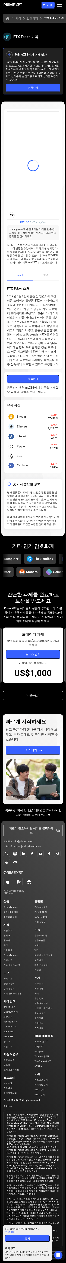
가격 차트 (8, 978)
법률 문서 (38, 1023)
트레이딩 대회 (10, 1093)
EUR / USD (9, 1031)
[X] (7, 854)
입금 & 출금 (39, 940)
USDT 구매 (39, 1089)
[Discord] (15, 862)
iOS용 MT (38, 1046)
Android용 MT (41, 1041)
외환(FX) (8, 930)
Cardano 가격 (10, 1026)
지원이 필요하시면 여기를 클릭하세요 (31, 830)
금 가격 (7, 1041)
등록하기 (33, 87)
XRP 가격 (8, 1017)
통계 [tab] (46, 274)
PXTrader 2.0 (40, 907)
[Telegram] (57, 854)
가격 (18, 18)
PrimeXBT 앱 (40, 912)
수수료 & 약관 (40, 935)
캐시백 (37, 970)
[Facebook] (32, 854)
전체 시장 (8, 960)
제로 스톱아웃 (41, 965)
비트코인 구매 (41, 1080)
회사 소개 (38, 983)
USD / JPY (8, 1036)
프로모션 (8, 1083)
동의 (27, 1238)
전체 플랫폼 (40, 922)
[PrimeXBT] (12, 5)
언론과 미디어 (41, 1003)
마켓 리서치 (9, 1060)
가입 (49, 5)
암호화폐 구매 (10, 917)
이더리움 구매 (41, 1084)
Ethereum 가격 (11, 1012)
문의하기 (38, 1018)
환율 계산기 (9, 983)
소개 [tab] (20, 274)
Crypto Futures (11, 907)
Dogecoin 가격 (11, 1022)
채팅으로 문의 (43, 810)
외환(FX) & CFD (11, 912)
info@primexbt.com (23, 841)
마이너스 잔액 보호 (43, 955)
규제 (36, 993)
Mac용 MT (39, 1051)
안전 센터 (38, 1028)
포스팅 (7, 1065)
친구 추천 (8, 1088)
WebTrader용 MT (42, 1061)
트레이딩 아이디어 (12, 993)
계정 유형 (38, 960)
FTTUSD (24, 222)
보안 (36, 945)
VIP (36, 950)
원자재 (7, 940)
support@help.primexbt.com (27, 846)
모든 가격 (8, 1046)
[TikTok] (49, 854)
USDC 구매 (39, 1094)
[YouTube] (40, 854)
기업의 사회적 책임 (43, 1008)
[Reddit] (7, 862)
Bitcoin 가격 (9, 1007)
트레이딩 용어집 (11, 1070)
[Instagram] (15, 854)
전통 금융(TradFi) (12, 965)
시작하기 (31, 750)
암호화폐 (32, 18)
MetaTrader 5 (41, 917)
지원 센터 (22, 814)
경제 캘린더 (9, 988)
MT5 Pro (38, 1066)
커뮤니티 (38, 988)
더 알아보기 (33, 695)
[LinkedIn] (23, 854)
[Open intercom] (58, 1255)
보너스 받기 (33, 654)
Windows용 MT (41, 1056)
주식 (6, 945)
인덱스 (7, 935)
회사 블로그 (40, 1013)
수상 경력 (38, 998)
